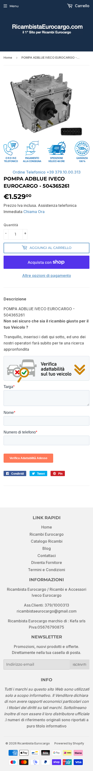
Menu (14, 6)
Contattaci (46, 555)
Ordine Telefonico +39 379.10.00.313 (47, 172)
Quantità (11, 225)
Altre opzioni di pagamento (46, 275)
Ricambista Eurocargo (33, 743)
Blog (46, 548)
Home (8, 57)
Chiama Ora (34, 211)
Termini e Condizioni (46, 569)
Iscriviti (79, 664)
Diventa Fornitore (46, 562)
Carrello (81, 5)
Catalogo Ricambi (46, 541)
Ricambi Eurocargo (47, 534)
